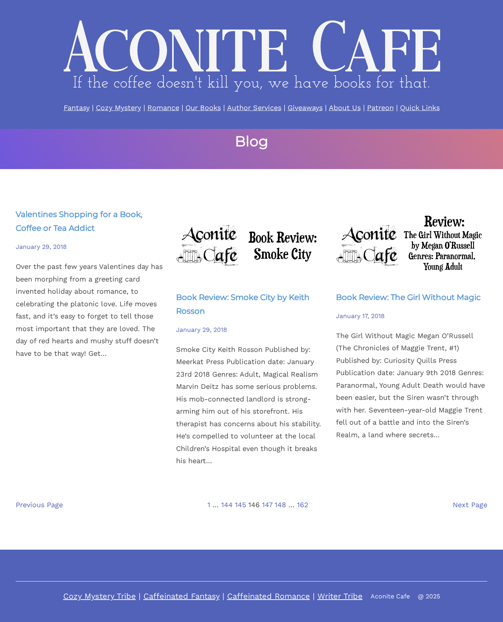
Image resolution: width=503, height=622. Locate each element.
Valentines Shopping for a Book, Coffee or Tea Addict (79, 221)
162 (302, 505)
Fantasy (77, 107)
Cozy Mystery (118, 107)
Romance (163, 107)
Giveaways (305, 107)
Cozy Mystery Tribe (99, 596)
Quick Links (420, 107)
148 (280, 505)
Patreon (380, 107)
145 (240, 505)
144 (227, 505)
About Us (345, 107)
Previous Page (39, 505)
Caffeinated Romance (268, 596)
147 (267, 505)
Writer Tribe (340, 596)
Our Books (203, 107)
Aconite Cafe (390, 596)
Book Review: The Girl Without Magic (408, 297)
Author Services (254, 107)
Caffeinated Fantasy (181, 596)
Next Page (470, 505)
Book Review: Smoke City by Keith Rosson (243, 304)
